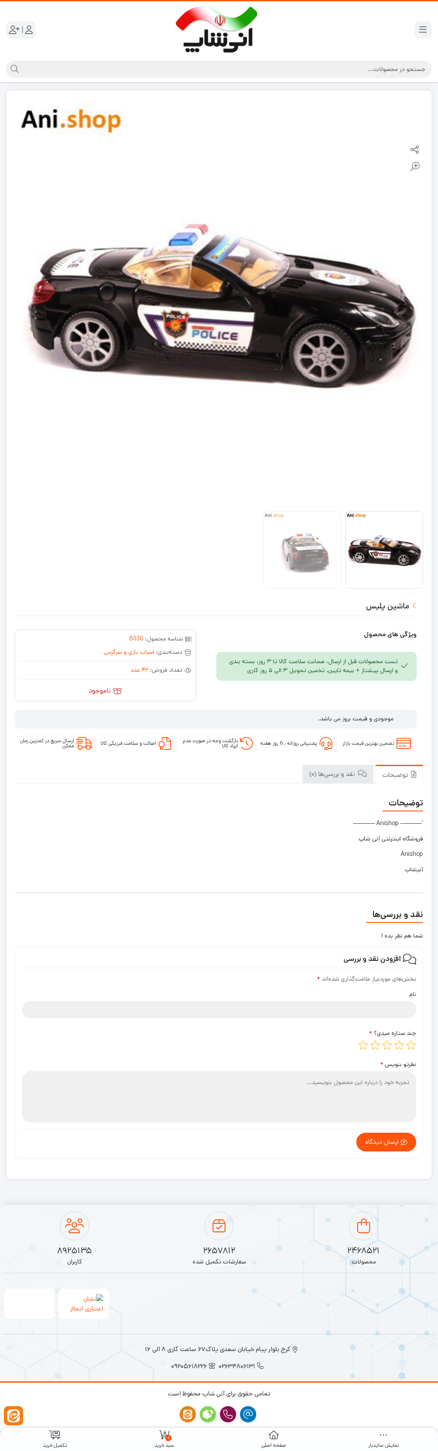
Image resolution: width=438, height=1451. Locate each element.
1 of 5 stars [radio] (411, 1045)
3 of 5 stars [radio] (387, 1045)
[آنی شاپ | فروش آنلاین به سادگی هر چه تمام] (219, 29)
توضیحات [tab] (396, 774)
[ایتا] (13, 1415)
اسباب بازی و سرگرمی (129, 652)
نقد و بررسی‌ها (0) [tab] (333, 774)
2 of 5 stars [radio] (399, 1045)
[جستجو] (13, 69)
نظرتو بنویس (398, 1064)
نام (412, 994)
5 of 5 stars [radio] (363, 1045)
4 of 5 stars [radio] (375, 1045)
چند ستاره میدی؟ (392, 1033)
